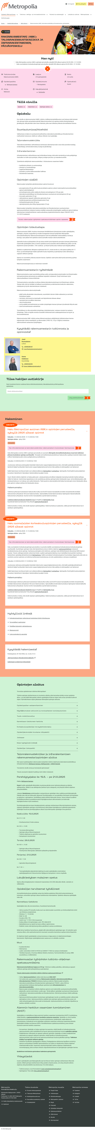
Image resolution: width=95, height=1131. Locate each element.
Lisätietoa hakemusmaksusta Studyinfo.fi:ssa (21, 500)
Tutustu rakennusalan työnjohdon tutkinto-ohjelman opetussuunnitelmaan (39, 973)
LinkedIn (77, 1096)
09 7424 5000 (12, 1098)
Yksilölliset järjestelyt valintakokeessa (21, 626)
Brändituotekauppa (56, 1096)
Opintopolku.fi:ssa (48, 500)
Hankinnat (6, 1104)
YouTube (77, 1102)
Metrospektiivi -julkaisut (57, 1099)
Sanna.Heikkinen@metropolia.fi (32, 366)
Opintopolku (42, 92)
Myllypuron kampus (12, 84)
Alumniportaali (55, 1120)
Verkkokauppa (55, 1093)
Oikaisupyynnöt (14, 630)
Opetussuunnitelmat (56, 1111)
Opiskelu (20, 107)
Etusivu (3, 23)
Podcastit (53, 1105)
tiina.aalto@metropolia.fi (41, 1071)
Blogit (52, 1102)
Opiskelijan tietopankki (57, 1108)
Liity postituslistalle (76, 398)
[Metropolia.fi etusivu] (19, 6)
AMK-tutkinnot (24, 23)
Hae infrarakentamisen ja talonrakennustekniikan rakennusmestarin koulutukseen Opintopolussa (42, 448)
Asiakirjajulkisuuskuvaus (33, 1096)
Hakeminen (31, 107)
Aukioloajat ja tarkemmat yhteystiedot (19, 662)
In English (71, 4)
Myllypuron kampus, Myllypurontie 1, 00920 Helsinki (44, 764)
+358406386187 (28, 346)
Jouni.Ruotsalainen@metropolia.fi (33, 349)
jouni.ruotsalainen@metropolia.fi (51, 1069)
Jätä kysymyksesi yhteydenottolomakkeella (21, 658)
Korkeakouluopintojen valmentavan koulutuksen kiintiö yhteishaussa (30, 618)
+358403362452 (28, 364)
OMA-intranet (54, 1114)
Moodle (53, 1117)
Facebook (77, 1090)
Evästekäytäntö (31, 1102)
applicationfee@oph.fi (41, 502)
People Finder (54, 1090)
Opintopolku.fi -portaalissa (51, 471)
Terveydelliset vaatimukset (17, 622)
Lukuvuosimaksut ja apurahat (18, 634)
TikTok (77, 1099)
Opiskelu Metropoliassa (12, 23)
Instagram (77, 1093)
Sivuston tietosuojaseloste (34, 1090)
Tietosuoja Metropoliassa (33, 1093)
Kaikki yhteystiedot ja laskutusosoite (12, 1101)
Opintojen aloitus (45, 107)
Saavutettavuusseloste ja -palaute (36, 1099)
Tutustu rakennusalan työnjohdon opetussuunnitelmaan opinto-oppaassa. (43, 220)
